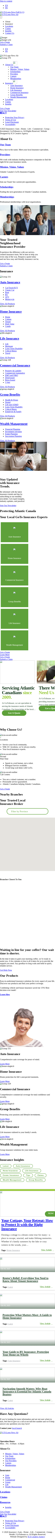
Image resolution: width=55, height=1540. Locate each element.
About (7, 21)
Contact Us (9, 33)
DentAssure (10, 378)
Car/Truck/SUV (11, 288)
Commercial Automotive (15, 373)
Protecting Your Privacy (14, 117)
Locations (9, 26)
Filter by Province (19, 811)
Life (6, 344)
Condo (8, 326)
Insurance (9, 24)
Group (7, 1482)
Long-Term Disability (14, 348)
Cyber (7, 382)
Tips (28, 1175)
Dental (7, 402)
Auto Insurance (16, 85)
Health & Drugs (11, 400)
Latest (6, 1166)
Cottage (8, 319)
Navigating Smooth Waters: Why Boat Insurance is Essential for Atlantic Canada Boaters (27, 1391)
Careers (13, 76)
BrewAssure (10, 380)
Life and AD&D (11, 405)
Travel (7, 353)
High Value (9, 324)
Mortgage (9, 346)
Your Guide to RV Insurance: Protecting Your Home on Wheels (26, 1353)
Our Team (14, 67)
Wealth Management (18, 97)
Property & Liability (13, 371)
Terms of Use (10, 120)
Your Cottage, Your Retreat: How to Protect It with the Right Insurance (27, 1224)
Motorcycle (9, 299)
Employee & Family (13, 411)
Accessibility (10, 124)
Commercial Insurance (19, 92)
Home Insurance (17, 88)
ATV (7, 297)
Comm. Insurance (11, 1175)
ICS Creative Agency (36, 1537)
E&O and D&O (11, 375)
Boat (7, 292)
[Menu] (1, 17)
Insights (8, 31)
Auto (7, 1475)
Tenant (8, 322)
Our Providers (10, 1461)
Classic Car (9, 290)
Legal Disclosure (12, 122)
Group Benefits (16, 95)
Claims (8, 28)
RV (6, 295)
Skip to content (6, 1)
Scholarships (15, 71)
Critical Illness (11, 351)
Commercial (10, 1480)
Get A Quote (14, 713)
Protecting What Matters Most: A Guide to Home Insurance (27, 1316)
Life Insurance (16, 90)
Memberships (15, 78)
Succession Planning (13, 436)
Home (7, 317)
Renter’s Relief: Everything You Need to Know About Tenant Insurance (25, 1279)
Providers (14, 74)
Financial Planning (12, 429)
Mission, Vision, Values (19, 69)
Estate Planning (11, 434)
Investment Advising (13, 431)
